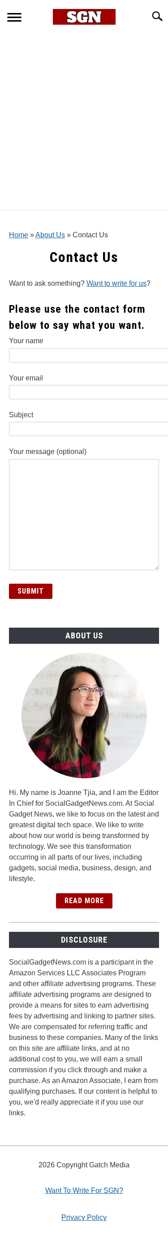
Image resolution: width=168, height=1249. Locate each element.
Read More (84, 900)
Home (18, 235)
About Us (50, 235)
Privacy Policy (84, 1217)
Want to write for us (116, 283)
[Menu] (14, 18)
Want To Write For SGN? (84, 1190)
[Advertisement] (84, 121)
